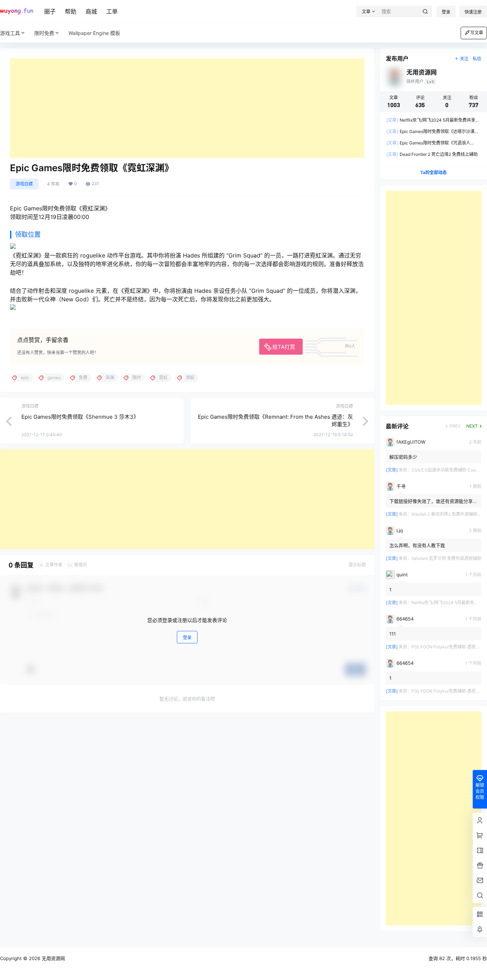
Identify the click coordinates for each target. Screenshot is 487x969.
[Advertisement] (187, 108)
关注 (464, 58)
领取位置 (28, 234)
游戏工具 (10, 33)
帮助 (70, 11)
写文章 (476, 32)
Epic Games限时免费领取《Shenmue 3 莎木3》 (80, 416)
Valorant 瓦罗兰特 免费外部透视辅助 (446, 558)
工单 (112, 11)
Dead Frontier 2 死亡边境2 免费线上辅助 (432, 154)
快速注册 (473, 12)
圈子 (50, 11)
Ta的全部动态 (433, 172)
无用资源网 (52, 958)
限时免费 (44, 33)
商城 (91, 11)
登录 (446, 12)
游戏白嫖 (24, 184)
